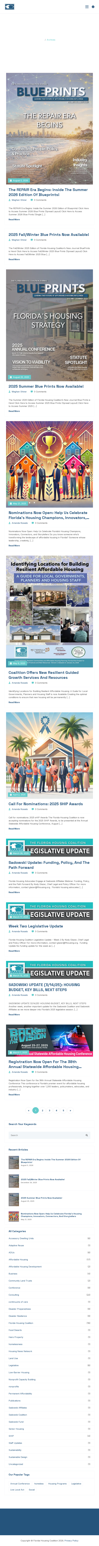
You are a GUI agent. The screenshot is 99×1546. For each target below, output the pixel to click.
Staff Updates (15, 1443)
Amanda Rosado (20, 523)
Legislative (14, 1365)
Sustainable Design (18, 1457)
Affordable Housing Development (25, 1266)
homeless (39, 1483)
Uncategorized (16, 1464)
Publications (14, 1400)
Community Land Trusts (20, 1280)
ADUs (11, 1252)
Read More (14, 219)
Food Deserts (15, 1330)
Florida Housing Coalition (21, 1323)
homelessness (15, 1344)
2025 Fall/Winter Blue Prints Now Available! (49, 234)
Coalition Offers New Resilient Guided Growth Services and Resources (44, 675)
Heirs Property (16, 1337)
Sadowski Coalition (18, 1414)
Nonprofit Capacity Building (22, 1379)
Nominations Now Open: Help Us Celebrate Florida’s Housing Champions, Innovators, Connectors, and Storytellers (48, 515)
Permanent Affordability (20, 1393)
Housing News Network (20, 1351)
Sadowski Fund (16, 1422)
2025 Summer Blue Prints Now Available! (46, 386)
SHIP (11, 1436)
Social (32, 1489)
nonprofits (14, 1386)
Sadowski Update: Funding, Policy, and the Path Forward (49, 865)
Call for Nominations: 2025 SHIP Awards (46, 803)
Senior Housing (16, 1429)
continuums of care (18, 1302)
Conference (14, 1287)
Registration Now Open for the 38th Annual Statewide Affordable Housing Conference (44, 1064)
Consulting (14, 1295)
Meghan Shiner (19, 200)
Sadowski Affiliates (18, 1407)
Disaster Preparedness (20, 1309)
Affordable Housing (18, 1259)
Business (13, 1273)
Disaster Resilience (18, 1316)
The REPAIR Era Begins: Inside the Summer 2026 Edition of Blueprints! (48, 192)
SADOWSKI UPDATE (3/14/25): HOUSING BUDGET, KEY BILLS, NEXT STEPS (44, 987)
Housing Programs (57, 1483)
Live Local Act (17, 1489)
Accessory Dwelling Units (21, 1238)
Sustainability (15, 1450)
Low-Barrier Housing (19, 1372)
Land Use (13, 1358)
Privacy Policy (71, 1540)
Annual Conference (20, 1483)
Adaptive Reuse (16, 1245)
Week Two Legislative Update (36, 926)
